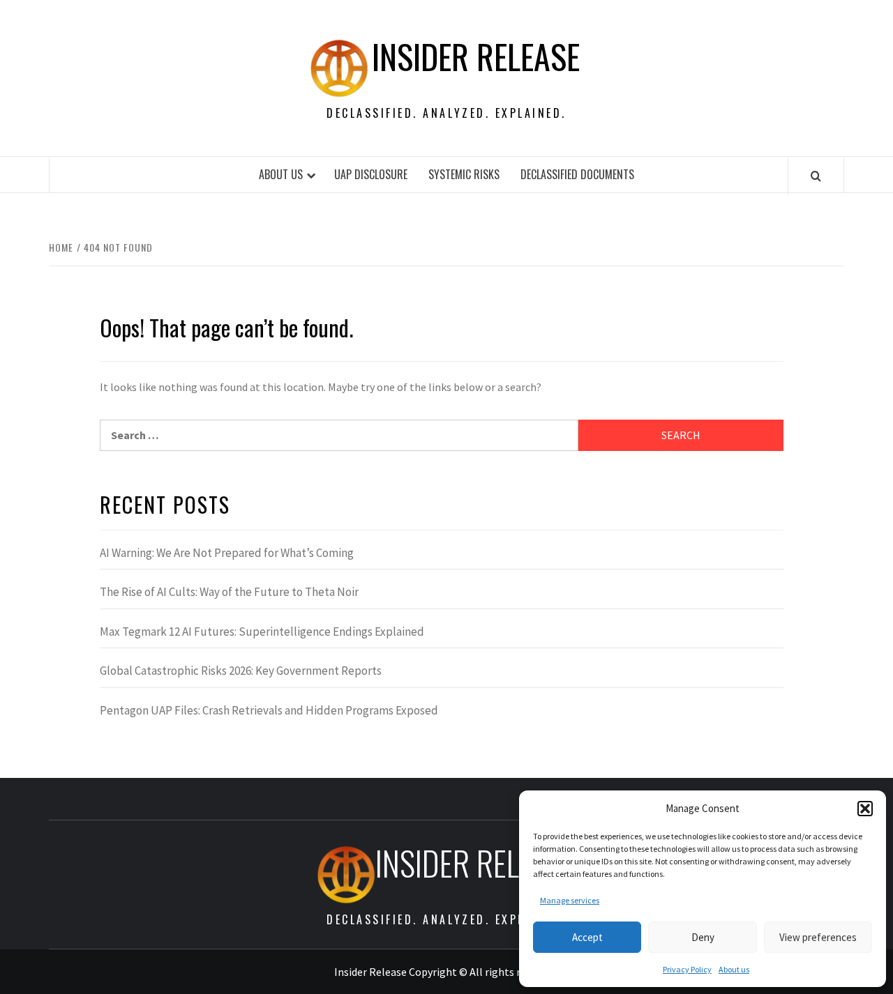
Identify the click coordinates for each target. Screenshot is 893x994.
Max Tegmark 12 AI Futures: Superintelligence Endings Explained (262, 631)
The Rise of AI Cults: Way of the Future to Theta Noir (229, 591)
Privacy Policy (687, 969)
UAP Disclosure (370, 174)
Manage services (569, 900)
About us (734, 969)
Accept (587, 937)
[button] (865, 809)
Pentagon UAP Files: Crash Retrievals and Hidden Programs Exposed (269, 710)
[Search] (816, 175)
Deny (702, 937)
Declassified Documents (577, 174)
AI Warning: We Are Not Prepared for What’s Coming (227, 552)
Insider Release (476, 56)
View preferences (818, 937)
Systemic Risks (464, 174)
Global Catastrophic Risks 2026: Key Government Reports (241, 670)
